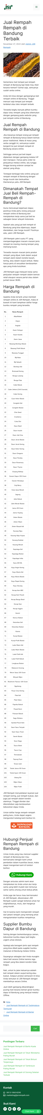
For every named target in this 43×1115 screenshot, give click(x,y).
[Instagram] (14, 1109)
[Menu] (36, 7)
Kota (8, 1002)
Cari (35, 1028)
